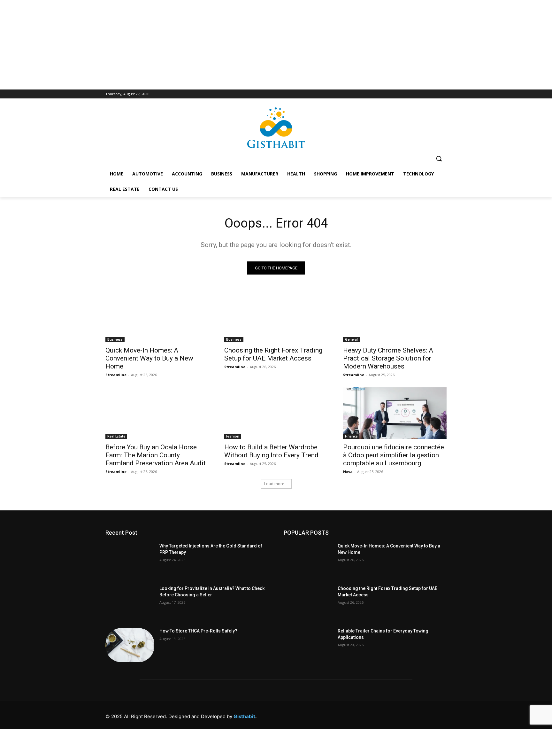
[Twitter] (412, 714)
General (351, 339)
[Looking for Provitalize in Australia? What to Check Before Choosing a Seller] (129, 603)
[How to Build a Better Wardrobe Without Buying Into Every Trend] (276, 413)
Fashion (232, 436)
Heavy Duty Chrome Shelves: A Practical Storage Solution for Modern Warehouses (388, 358)
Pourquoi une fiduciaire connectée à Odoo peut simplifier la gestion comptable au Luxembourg (393, 455)
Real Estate (116, 436)
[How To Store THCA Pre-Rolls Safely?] (129, 645)
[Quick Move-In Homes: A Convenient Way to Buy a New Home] (157, 316)
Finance (351, 436)
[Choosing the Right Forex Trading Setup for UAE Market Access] (276, 316)
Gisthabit (244, 716)
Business (115, 339)
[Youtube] (441, 714)
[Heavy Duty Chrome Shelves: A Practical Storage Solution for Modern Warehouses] (395, 316)
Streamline (115, 374)
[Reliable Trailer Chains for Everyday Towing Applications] (308, 645)
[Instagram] (369, 714)
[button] (439, 158)
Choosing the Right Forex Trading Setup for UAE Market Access (273, 354)
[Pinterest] (397, 714)
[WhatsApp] (426, 714)
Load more (274, 483)
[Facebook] (354, 714)
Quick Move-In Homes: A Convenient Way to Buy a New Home (149, 358)
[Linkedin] (383, 714)
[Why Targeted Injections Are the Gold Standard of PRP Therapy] (129, 560)
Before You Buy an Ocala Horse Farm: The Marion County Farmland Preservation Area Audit (155, 455)
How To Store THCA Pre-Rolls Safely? (198, 630)
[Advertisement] (276, 44)
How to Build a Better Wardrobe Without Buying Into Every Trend (271, 451)
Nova (348, 471)
